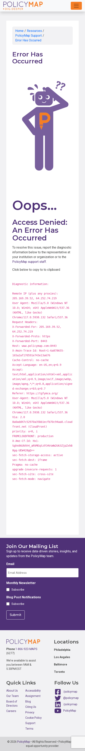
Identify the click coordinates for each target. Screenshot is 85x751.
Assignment (33, 696)
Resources (34, 31)
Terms (29, 728)
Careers (11, 711)
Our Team (12, 696)
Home (19, 31)
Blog (28, 701)
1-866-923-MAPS (26, 649)
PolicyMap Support (28, 35)
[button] (76, 6)
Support (30, 723)
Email (10, 564)
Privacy (29, 712)
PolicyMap (69, 710)
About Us (12, 690)
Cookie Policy (33, 717)
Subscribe (17, 589)
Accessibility (33, 690)
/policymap (70, 691)
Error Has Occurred (28, 40)
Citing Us (30, 706)
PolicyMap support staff (29, 262)
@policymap (71, 698)
